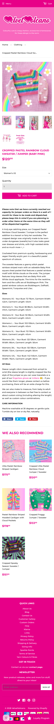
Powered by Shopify (37, 708)
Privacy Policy (27, 636)
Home (5, 45)
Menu (8, 3)
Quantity (6, 181)
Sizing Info (27, 646)
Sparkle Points (27, 650)
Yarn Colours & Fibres (27, 657)
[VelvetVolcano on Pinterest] (28, 701)
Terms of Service (27, 653)
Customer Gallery (27, 619)
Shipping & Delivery (27, 643)
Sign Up (46, 687)
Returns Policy (27, 640)
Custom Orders (27, 622)
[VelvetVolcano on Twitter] (18, 701)
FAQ (27, 626)
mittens (35, 378)
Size (4, 167)
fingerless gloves (21, 378)
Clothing (18, 45)
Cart (49, 3)
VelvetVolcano (18, 708)
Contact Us (27, 615)
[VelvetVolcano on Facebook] (23, 701)
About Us (27, 608)
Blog (27, 612)
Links (27, 633)
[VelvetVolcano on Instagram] (33, 701)
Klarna (27, 629)
